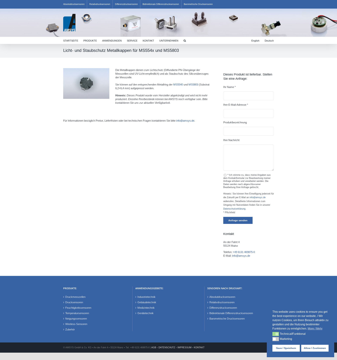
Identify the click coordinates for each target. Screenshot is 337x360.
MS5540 (178, 84)
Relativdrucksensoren (221, 302)
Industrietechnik (146, 296)
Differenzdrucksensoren (223, 307)
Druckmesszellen (75, 296)
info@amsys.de (185, 120)
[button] (185, 40)
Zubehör (70, 329)
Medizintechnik (146, 307)
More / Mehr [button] (315, 328)
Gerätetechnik (145, 313)
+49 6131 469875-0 (244, 252)
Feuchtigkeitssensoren (78, 307)
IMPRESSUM (184, 347)
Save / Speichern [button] (286, 348)
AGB (153, 347)
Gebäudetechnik (146, 302)
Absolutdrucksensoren (222, 296)
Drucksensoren (74, 302)
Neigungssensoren (76, 318)
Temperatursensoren (77, 313)
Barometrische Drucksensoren (227, 318)
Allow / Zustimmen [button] (315, 348)
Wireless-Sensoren (76, 324)
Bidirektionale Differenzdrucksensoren (231, 313)
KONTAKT (199, 347)
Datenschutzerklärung (234, 209)
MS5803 (193, 84)
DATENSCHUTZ (166, 347)
